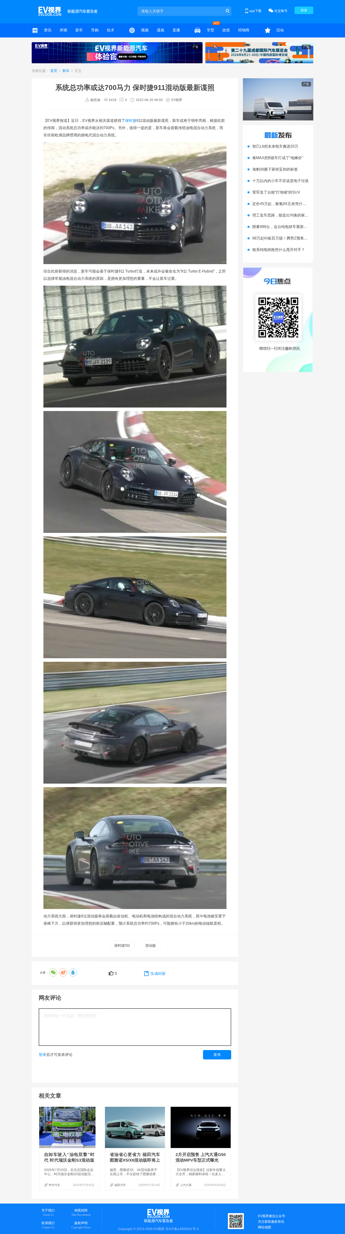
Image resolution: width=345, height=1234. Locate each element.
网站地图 (264, 1227)
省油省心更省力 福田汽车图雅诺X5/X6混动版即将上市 (135, 1160)
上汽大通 (186, 1185)
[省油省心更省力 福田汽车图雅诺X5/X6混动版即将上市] (135, 1127)
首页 (54, 71)
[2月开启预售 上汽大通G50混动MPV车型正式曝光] (201, 1127)
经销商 (243, 30)
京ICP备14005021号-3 (182, 1229)
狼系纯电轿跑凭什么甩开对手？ (278, 250)
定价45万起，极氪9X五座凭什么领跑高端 (286, 204)
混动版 (150, 945)
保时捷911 (122, 945)
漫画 (160, 30)
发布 (217, 1055)
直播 (176, 30)
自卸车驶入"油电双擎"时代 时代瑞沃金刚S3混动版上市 (69, 1160)
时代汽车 (54, 1185)
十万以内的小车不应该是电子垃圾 (280, 181)
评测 (63, 30)
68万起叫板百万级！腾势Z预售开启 (281, 238)
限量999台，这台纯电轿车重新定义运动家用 (289, 227)
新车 (79, 30)
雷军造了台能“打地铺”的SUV (276, 192)
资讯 (47, 30)
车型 (210, 30)
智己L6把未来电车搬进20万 (275, 146)
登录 (304, 10)
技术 (110, 30)
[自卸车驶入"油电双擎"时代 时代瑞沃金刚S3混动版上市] (69, 1127)
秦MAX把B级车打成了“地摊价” (277, 158)
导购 (95, 30)
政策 (226, 30)
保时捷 (130, 121)
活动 (280, 30)
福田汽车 (120, 1185)
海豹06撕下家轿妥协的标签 (275, 169)
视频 (145, 30)
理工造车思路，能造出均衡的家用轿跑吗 (286, 215)
